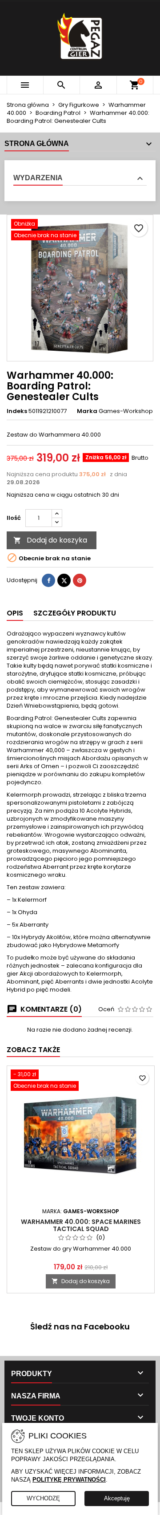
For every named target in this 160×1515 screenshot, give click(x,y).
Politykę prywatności (69, 1479)
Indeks (17, 411)
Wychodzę (43, 1498)
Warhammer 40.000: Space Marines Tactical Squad (81, 1225)
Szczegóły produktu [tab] (74, 613)
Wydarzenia (38, 178)
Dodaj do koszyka (50, 540)
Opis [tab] (15, 613)
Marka (87, 411)
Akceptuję (117, 1498)
